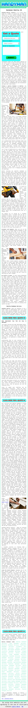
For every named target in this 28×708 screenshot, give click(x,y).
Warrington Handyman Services (17, 649)
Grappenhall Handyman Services (11, 656)
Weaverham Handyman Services (11, 689)
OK (22, 706)
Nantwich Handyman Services (17, 668)
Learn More (16, 706)
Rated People (5, 502)
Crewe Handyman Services (17, 654)
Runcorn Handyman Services (10, 660)
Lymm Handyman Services (17, 643)
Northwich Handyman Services (10, 670)
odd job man (4, 525)
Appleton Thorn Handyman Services (14, 687)
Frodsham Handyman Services (17, 659)
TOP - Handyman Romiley (7, 698)
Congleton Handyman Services (10, 676)
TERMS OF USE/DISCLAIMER (21, 7)
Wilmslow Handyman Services (17, 663)
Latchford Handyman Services (11, 651)
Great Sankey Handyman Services (17, 681)
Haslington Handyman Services (17, 675)
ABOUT (11, 7)
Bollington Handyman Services (10, 682)
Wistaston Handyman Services (10, 645)
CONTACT (14, 7)
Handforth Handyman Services (17, 686)
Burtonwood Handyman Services (11, 665)
